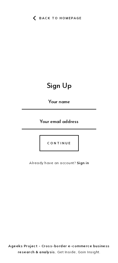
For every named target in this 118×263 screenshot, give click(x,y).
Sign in (83, 163)
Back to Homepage (60, 18)
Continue (59, 143)
